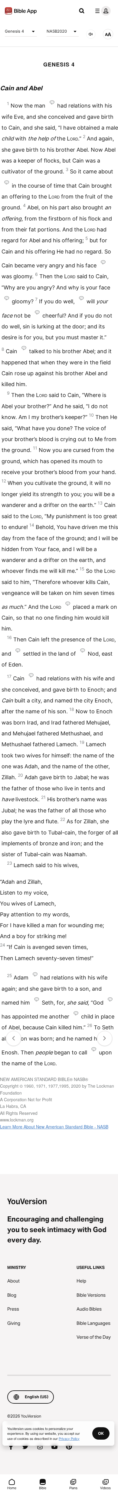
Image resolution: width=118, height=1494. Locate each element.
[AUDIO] (91, 34)
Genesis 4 (14, 31)
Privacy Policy (69, 1438)
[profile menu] (101, 11)
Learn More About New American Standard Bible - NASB (54, 1127)
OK (101, 1433)
